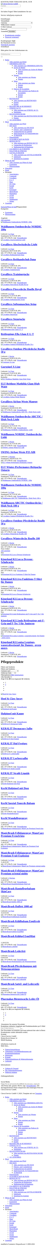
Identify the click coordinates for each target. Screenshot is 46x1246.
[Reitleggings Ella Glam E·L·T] (12, 329)
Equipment (13, 164)
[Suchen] (2, 8)
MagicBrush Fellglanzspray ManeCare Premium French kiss (22, 834)
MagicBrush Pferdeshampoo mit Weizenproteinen (19, 967)
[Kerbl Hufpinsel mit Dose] (10, 784)
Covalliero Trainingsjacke (15, 274)
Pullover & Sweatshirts (21, 89)
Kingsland (12, 190)
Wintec (11, 201)
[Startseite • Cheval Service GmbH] (9, 4)
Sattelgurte (17, 157)
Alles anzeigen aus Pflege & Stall (20, 162)
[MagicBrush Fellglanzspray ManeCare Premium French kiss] (22, 828)
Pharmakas (13, 193)
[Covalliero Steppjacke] (9, 314)
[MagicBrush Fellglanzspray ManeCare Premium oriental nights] (23, 866)
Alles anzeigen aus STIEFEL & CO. (26, 110)
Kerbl (11, 188)
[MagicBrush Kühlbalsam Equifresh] (13, 917)
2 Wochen (11, 457)
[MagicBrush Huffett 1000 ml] (11, 902)
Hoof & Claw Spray (12, 698)
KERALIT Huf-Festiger (14, 743)
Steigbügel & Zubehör (21, 159)
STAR (11, 195)
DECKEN (13, 126)
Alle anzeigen (5, 220)
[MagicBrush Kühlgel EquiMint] (12, 932)
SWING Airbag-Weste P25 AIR (18, 452)
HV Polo (12, 184)
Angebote (8, 203)
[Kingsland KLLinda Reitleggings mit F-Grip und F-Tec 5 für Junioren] (23, 616)
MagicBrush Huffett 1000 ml (16, 906)
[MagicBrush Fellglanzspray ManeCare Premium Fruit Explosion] (23, 848)
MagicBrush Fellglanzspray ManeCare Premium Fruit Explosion (22, 854)
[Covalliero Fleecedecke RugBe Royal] (14, 285)
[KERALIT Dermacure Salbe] (11, 724)
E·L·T (11, 180)
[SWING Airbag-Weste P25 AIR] (12, 447)
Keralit (11, 186)
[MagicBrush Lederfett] (9, 946)
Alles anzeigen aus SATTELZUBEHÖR (27, 155)
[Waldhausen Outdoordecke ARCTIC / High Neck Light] (20, 412)
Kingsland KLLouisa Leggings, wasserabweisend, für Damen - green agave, (21, 645)
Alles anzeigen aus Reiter (18, 62)
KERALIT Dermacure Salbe (16, 728)
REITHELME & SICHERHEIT (20, 106)
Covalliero (12, 178)
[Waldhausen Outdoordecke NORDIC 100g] (16, 222)
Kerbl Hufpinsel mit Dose (15, 788)
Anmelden (12, 31)
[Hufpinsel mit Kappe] (9, 709)
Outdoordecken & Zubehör (23, 131)
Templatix (38, 1093)
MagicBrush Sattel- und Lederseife (20, 984)
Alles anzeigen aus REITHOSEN (25, 100)
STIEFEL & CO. (15, 108)
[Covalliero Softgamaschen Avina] (13, 299)
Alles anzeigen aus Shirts (26, 83)
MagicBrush (13, 192)
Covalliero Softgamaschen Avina (18, 304)
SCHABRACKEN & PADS (19, 139)
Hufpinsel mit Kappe (12, 713)
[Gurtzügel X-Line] (8, 362)
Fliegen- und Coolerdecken (23, 130)
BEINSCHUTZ (14, 141)
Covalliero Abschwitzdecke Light (19, 244)
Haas (11, 182)
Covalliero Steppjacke (13, 319)
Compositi (12, 176)
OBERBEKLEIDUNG (17, 64)
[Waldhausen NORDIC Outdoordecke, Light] (17, 430)
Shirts (16, 81)
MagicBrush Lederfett (13, 951)
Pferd (7, 122)
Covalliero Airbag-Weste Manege (19, 401)
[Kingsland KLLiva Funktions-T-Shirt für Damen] (18, 574)
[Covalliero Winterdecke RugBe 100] (14, 534)
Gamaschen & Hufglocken (23, 145)
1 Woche (11, 356)
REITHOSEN (14, 99)
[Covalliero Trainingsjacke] (10, 270)
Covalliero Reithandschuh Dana (18, 259)
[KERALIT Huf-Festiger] (10, 739)
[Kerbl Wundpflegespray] (10, 813)
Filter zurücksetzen (17, 675)
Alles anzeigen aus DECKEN (24, 128)
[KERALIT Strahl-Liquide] (10, 769)
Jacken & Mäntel (19, 68)
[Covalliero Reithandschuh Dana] (12, 255)
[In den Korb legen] (2, 56)
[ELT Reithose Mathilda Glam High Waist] (16, 379)
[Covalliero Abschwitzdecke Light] (13, 240)
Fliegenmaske (14, 137)
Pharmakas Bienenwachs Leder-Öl (20, 999)
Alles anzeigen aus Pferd (17, 124)
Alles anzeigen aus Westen (27, 77)
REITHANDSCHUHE (17, 114)
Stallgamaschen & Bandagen (23, 147)
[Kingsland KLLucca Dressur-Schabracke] (15, 555)
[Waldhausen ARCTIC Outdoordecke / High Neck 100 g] (21, 498)
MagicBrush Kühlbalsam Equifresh (20, 921)
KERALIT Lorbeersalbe (14, 758)
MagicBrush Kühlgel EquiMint (18, 936)
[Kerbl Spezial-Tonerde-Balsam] (12, 798)
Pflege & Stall (10, 161)
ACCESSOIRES (15, 120)
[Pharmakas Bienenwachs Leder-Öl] (13, 994)
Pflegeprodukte (14, 166)
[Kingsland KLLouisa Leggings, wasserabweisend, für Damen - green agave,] (23, 638)
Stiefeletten (17, 112)
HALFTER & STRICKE (18, 151)
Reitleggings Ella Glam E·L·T (17, 334)
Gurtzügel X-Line (10, 366)
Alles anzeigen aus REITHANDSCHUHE (28, 116)
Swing (11, 197)
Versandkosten (22, 238)
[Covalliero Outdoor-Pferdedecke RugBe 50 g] (17, 344)
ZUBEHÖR (18, 135)
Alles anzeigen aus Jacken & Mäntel (30, 69)
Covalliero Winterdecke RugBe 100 (20, 538)
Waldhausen (13, 199)
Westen (16, 75)
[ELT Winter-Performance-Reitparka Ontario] (16, 462)
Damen (20, 71)
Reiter (7, 60)
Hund (7, 170)
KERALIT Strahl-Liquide (15, 773)
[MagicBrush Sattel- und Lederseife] (13, 979)
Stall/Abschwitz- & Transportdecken (26, 133)
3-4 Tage (11, 234)
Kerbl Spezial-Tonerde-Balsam (18, 803)
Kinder (20, 73)
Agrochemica (14, 174)
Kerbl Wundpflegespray (14, 818)
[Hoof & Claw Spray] (8, 694)
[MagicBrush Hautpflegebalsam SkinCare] (15, 884)
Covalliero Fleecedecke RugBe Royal (21, 289)
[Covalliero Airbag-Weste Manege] (13, 397)
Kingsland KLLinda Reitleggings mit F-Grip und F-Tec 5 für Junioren (23, 622)
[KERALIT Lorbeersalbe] (10, 754)
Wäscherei (8, 168)
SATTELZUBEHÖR (16, 153)
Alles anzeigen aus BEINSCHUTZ (26, 143)
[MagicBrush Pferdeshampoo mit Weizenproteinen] (18, 961)
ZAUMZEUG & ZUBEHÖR (19, 149)
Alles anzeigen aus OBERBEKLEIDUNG (28, 66)
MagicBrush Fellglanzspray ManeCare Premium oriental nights (22, 872)
